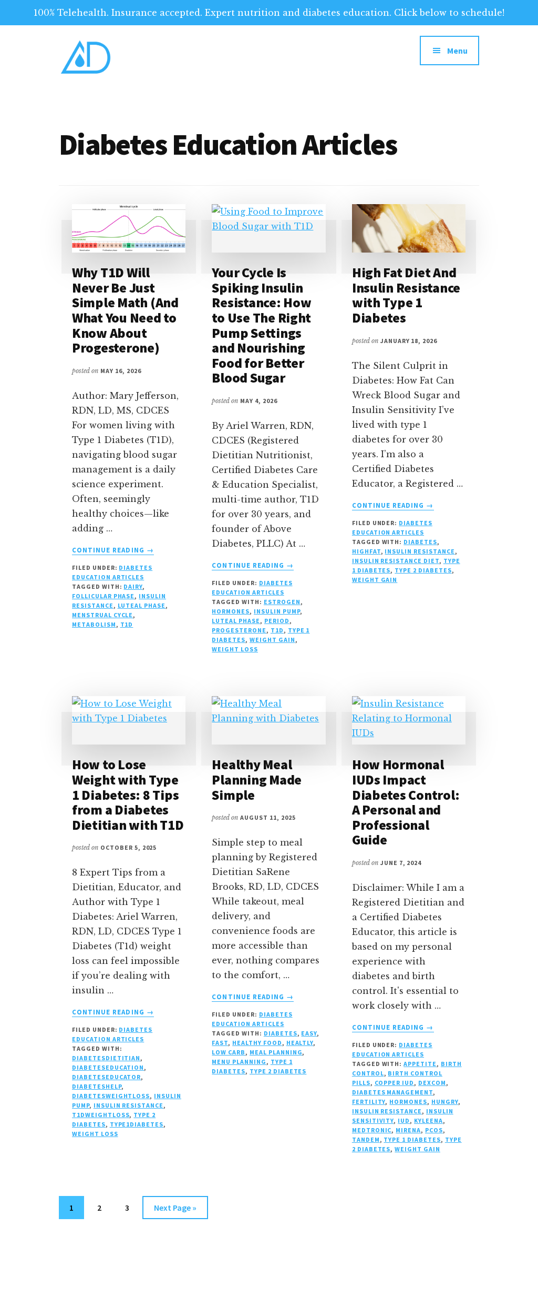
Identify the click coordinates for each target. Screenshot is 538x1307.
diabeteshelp (96, 1086)
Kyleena (428, 1120)
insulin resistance (419, 551)
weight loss (235, 649)
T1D (126, 624)
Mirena (408, 1130)
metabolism (94, 624)
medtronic (372, 1130)
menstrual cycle (102, 615)
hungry (444, 1101)
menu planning (239, 1061)
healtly (300, 1043)
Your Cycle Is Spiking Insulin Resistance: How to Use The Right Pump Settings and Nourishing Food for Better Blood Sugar (261, 325)
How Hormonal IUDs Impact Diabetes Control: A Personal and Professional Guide (406, 802)
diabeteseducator (106, 1077)
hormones (231, 611)
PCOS (434, 1130)
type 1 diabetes (412, 1139)
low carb (228, 1052)
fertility (369, 1101)
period (276, 621)
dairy (132, 586)
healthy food (257, 1043)
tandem (366, 1139)
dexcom (432, 1083)
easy (309, 1033)
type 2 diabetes (423, 570)
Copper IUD (395, 1083)
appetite (420, 1064)
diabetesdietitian (106, 1058)
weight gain (272, 640)
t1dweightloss (100, 1115)
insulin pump (277, 611)
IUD (404, 1120)
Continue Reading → (113, 550)
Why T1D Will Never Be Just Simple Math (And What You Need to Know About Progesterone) (125, 310)
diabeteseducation (108, 1067)
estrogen (282, 602)
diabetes (420, 542)
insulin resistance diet (395, 561)
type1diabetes (136, 1124)
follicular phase (103, 596)
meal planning (276, 1052)
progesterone (239, 630)
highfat (366, 551)
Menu (457, 50)
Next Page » (174, 1210)
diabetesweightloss (111, 1096)
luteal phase (142, 605)
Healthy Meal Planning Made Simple (257, 779)
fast (220, 1043)
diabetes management (392, 1092)
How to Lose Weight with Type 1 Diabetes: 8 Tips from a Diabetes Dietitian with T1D (127, 794)
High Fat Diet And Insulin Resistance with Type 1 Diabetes (406, 295)
